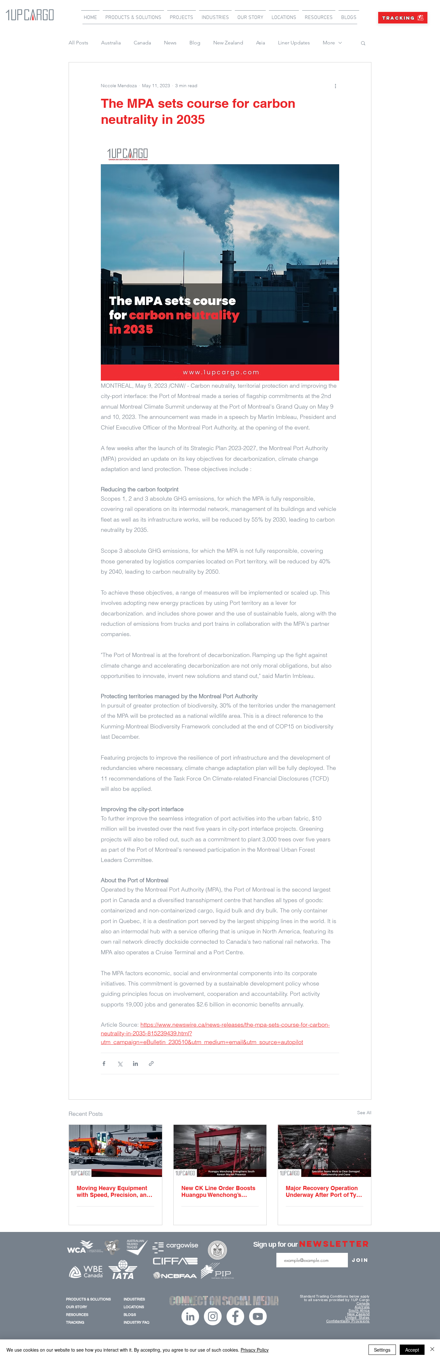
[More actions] (335, 85)
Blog (194, 43)
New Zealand (228, 43)
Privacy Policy (255, 1349)
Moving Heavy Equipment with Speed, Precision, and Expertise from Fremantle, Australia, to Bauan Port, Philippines (113, 1191)
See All (364, 1112)
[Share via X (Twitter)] (120, 1063)
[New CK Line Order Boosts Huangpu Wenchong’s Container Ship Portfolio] (220, 1151)
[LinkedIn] (190, 1316)
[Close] (432, 1350)
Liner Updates (294, 43)
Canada (142, 43)
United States (357, 1317)
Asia (260, 43)
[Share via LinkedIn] (135, 1063)
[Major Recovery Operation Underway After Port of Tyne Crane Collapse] (324, 1151)
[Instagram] (213, 1316)
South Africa (359, 1310)
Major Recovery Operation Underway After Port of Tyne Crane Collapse (324, 1191)
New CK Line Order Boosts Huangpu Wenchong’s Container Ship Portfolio (218, 1191)
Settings (382, 1349)
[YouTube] (258, 1316)
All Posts (78, 43)
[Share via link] (151, 1063)
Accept (412, 1349)
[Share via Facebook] (104, 1063)
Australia (111, 43)
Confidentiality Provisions (348, 1321)
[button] (363, 42)
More (329, 43)
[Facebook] (235, 1316)
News (170, 43)
